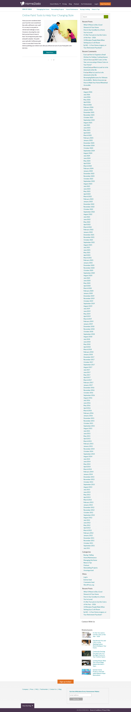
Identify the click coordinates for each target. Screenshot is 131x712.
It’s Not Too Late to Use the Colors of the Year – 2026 (99, 634)
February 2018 (88, 352)
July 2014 (87, 459)
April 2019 (87, 316)
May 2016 (87, 405)
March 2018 (88, 349)
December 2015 (89, 418)
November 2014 (89, 449)
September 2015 (89, 426)
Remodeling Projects (57, 9)
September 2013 (89, 484)
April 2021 (87, 255)
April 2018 (87, 347)
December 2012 (89, 507)
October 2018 (88, 331)
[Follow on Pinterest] (87, 624)
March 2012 (88, 530)
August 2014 (88, 456)
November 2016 (89, 390)
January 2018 (88, 354)
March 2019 (88, 319)
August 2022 (88, 214)
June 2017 (87, 372)
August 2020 (88, 275)
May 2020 (87, 283)
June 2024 (87, 158)
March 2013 (88, 500)
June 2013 (87, 492)
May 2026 (87, 100)
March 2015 (88, 441)
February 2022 (88, 230)
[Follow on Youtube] (105, 624)
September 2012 (89, 515)
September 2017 (89, 365)
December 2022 (89, 204)
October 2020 (88, 270)
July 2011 (87, 548)
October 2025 (88, 117)
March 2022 (88, 227)
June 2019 (87, 311)
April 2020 (87, 286)
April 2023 (87, 194)
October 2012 (88, 512)
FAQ (36, 689)
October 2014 (88, 451)
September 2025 (89, 120)
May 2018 (87, 344)
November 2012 (89, 510)
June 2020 (87, 280)
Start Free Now (105, 4)
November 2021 (89, 237)
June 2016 (87, 403)
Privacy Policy (106, 710)
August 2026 (88, 92)
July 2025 (87, 125)
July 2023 (87, 186)
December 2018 (89, 326)
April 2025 (87, 133)
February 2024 (88, 168)
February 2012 (88, 533)
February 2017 (88, 382)
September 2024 (89, 151)
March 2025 (88, 135)
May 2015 (87, 436)
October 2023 (88, 179)
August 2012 (88, 518)
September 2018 (89, 334)
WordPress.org (89, 585)
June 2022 (87, 219)
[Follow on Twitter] (84, 624)
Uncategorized (89, 570)
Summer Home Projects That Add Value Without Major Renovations (99, 672)
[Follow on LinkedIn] (100, 624)
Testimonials (44, 689)
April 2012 (87, 528)
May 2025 (87, 130)
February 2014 (88, 472)
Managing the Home (43, 9)
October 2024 (88, 148)
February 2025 (88, 138)
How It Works (54, 4)
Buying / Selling (89, 555)
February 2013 (88, 502)
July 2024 (87, 156)
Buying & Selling (85, 9)
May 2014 (87, 464)
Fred (85, 72)
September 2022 (89, 212)
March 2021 (88, 258)
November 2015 (89, 421)
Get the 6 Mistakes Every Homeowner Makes (84, 691)
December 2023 (89, 173)
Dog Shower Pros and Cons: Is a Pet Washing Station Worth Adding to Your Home (99, 644)
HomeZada (87, 67)
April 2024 (87, 163)
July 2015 (87, 431)
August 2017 (88, 367)
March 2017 (88, 380)
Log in (86, 577)
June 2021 (87, 250)
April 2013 (87, 497)
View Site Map (26, 706)
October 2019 (88, 301)
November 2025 (89, 115)
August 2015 (88, 428)
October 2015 (88, 423)
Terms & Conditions (95, 710)
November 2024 (89, 145)
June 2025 (87, 128)
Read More (49, 52)
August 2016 (88, 398)
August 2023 (88, 184)
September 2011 (89, 546)
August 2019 (88, 306)
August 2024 (88, 153)
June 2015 (87, 433)
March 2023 (88, 196)
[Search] (106, 16)
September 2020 (89, 273)
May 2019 (87, 314)
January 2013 (88, 505)
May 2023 (87, 191)
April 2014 (87, 467)
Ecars (85, 55)
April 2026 (87, 102)
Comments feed (89, 582)
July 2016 (87, 400)
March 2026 (88, 105)
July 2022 (87, 217)
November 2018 (89, 329)
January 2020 (88, 293)
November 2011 (89, 540)
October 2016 (88, 393)
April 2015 (87, 439)
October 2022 (88, 209)
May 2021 (87, 252)
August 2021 (88, 245)
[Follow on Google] (103, 624)
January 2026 (88, 110)
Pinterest (27, 694)
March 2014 (88, 469)
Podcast (76, 4)
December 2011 (89, 538)
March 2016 (88, 410)
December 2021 (89, 235)
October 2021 (88, 240)
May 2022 (87, 222)
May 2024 (87, 161)
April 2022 (87, 224)
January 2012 (88, 535)
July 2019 (87, 309)
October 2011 (88, 543)
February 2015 (88, 444)
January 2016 (88, 416)
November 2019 (89, 298)
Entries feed (88, 580)
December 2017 (89, 357)
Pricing (64, 4)
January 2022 (88, 232)
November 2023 (89, 176)
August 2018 (88, 337)
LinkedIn (30, 694)
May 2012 (87, 525)
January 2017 (88, 385)
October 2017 (88, 362)
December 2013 (89, 477)
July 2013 (87, 489)
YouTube (32, 694)
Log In (96, 4)
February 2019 (88, 321)
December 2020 (89, 265)
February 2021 (88, 260)
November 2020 (89, 268)
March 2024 (88, 166)
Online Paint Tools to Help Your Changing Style (48, 15)
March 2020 (88, 288)
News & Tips (96, 9)
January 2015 (88, 446)
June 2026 (87, 97)
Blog (70, 4)
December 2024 (89, 143)
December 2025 (89, 112)
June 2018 (87, 342)
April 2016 (87, 408)
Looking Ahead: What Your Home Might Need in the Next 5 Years (99, 663)
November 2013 (89, 479)
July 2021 (87, 247)
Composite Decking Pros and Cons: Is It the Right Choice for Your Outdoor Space (99, 654)
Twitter (25, 694)
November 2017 (89, 360)
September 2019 (89, 303)
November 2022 (89, 207)
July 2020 (87, 278)
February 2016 (88, 413)
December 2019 (89, 296)
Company (25, 689)
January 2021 (88, 263)
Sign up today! (65, 681)
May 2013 (87, 495)
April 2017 (87, 377)
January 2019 (88, 324)
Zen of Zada (27, 9)
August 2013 (88, 487)
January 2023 (88, 201)
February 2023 (88, 199)
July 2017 (87, 370)
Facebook (22, 694)
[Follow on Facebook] (82, 624)
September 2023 (89, 181)
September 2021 (89, 242)
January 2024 (88, 171)
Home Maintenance (72, 9)
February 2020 (88, 291)
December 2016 (89, 388)
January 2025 (88, 140)
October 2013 (88, 482)
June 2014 (87, 461)
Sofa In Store (88, 60)
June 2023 (87, 189)
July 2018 (87, 339)
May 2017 (87, 375)
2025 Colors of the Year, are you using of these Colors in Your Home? (96, 62)
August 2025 (88, 123)
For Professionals (86, 4)
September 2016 (89, 395)
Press (31, 689)
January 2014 (88, 474)
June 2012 (87, 523)
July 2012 (87, 520)
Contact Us (53, 689)
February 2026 (88, 107)
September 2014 (89, 454)
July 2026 (87, 95)
